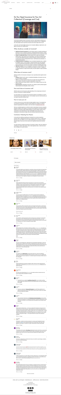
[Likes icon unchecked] (16, 177)
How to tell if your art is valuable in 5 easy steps (44, 149)
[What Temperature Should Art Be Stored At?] (30, 143)
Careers (35, 392)
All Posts (11, 8)
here (37, 384)
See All (50, 137)
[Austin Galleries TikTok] (33, 388)
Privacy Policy (31, 392)
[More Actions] (46, 167)
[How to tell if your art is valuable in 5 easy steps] (45, 143)
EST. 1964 (5, 3)
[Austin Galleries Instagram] (28, 388)
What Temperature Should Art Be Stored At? (30, 149)
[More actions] (46, 14)
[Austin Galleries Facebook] (30, 388)
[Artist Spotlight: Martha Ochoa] (16, 143)
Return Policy (27, 392)
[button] (50, 8)
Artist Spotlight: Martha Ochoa (16, 148)
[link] (53, 2)
